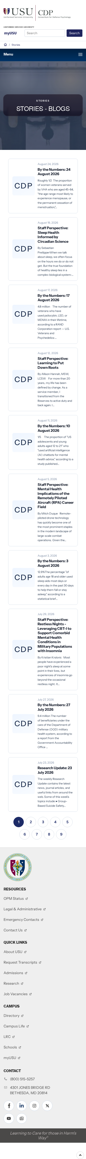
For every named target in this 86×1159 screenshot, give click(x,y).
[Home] (37, 13)
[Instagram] (34, 1106)
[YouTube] (9, 1118)
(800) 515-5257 (22, 1079)
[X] (47, 1106)
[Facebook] (9, 1106)
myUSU (10, 32)
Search (74, 33)
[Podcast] (21, 1118)
